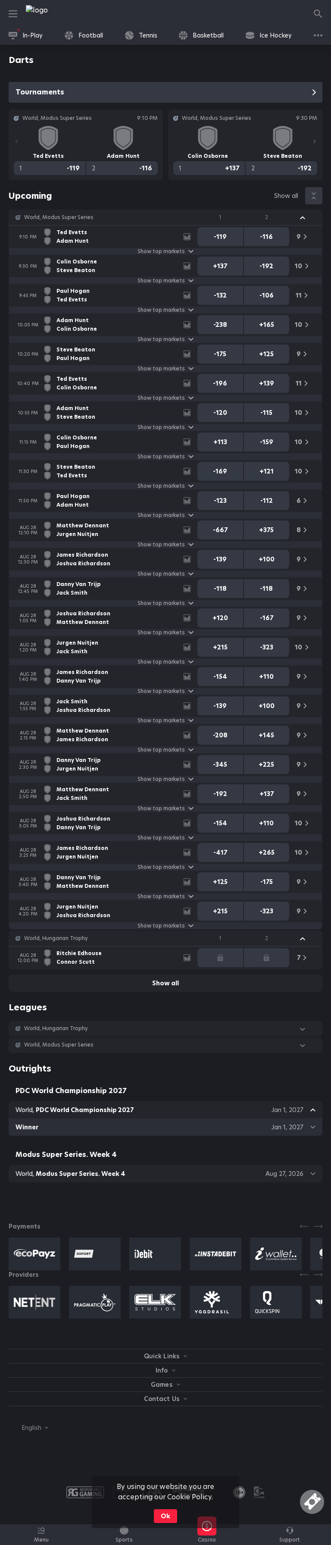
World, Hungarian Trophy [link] (55, 938)
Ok (165, 1516)
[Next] (314, 141)
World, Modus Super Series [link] (59, 217)
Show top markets (161, 251)
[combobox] (28, 1427)
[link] (56, 13)
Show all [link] (286, 195)
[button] (165, 217)
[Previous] (16, 141)
